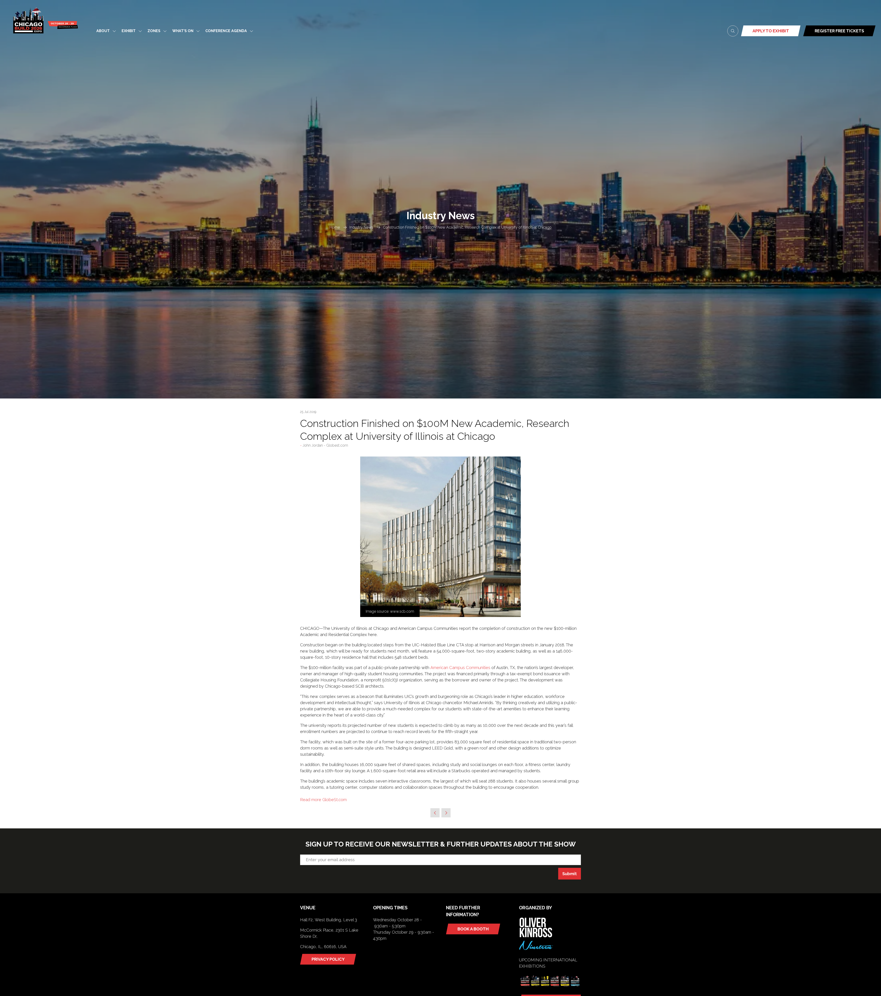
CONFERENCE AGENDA (226, 31)
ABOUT (103, 31)
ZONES (154, 31)
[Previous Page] (435, 812)
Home (334, 227)
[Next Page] (446, 812)
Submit (569, 873)
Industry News (361, 227)
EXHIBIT (129, 31)
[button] (732, 30)
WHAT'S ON (182, 31)
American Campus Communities (460, 667)
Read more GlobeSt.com (323, 799)
